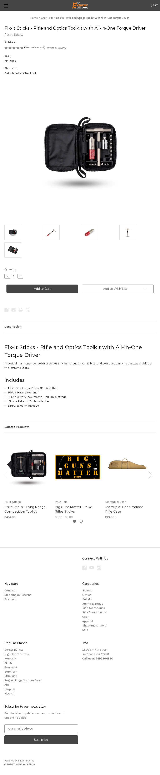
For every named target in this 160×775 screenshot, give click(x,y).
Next (150, 475)
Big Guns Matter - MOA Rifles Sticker (73, 509)
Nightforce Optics (16, 654)
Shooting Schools (94, 625)
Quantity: (10, 269)
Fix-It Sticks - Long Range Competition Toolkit (25, 509)
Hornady (10, 658)
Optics (86, 595)
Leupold (9, 689)
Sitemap (10, 599)
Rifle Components (94, 612)
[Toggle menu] (5, 5)
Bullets (87, 599)
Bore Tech (11, 671)
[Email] (13, 310)
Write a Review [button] (56, 48)
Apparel (87, 621)
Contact (10, 590)
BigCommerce (26, 760)
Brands (87, 590)
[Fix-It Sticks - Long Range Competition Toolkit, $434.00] (27, 467)
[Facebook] (6, 310)
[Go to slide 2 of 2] (81, 521)
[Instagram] (99, 568)
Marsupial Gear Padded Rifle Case (124, 509)
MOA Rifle (10, 676)
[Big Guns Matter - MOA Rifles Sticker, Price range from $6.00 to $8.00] (77, 467)
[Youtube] (91, 568)
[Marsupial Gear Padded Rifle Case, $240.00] (128, 467)
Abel (7, 685)
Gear (85, 617)
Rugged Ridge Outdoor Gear (22, 680)
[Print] (21, 310)
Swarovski (11, 667)
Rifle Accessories (93, 608)
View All (9, 693)
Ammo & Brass (92, 603)
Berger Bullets (14, 650)
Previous (5, 475)
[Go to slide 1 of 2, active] (74, 521)
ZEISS (8, 663)
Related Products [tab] (16, 427)
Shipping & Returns (17, 595)
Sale (85, 630)
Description (12, 326)
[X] (28, 310)
